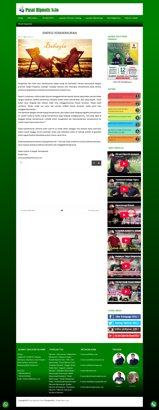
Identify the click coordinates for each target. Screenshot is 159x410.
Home (20, 18)
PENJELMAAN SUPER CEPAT (120, 116)
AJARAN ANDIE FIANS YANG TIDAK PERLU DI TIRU (120, 131)
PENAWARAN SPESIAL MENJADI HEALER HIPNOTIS (121, 96)
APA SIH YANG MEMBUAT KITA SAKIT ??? (121, 138)
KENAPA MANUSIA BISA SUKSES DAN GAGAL (118, 110)
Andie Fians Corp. (62, 400)
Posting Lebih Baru (28, 210)
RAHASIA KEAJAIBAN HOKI (120, 102)
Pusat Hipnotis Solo (35, 400)
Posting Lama (93, 210)
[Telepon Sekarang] (154, 404)
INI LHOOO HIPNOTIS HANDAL (121, 123)
